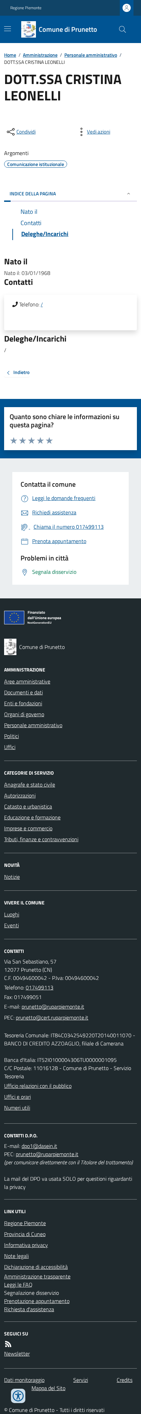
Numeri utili (17, 1108)
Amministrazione (40, 54)
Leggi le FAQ (18, 1284)
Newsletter (17, 1353)
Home (10, 54)
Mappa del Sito (48, 1388)
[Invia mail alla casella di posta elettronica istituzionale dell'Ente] (53, 1006)
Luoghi (11, 914)
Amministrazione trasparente (37, 1276)
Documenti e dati (23, 692)
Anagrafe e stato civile (29, 784)
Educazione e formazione (32, 817)
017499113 (39, 987)
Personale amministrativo (90, 54)
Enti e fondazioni (23, 703)
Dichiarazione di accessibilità (36, 1267)
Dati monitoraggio (24, 1380)
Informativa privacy (26, 1245)
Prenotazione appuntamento (36, 1301)
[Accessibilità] (18, 1395)
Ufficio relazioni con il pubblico (38, 1086)
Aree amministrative (27, 681)
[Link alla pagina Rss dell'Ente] (8, 1344)
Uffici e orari (17, 1097)
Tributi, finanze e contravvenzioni (41, 839)
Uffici (9, 747)
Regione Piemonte (25, 8)
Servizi (80, 1380)
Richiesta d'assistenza (29, 1309)
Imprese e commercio (28, 828)
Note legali (16, 1256)
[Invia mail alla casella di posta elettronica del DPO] (39, 1146)
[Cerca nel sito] (120, 29)
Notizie (12, 877)
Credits (124, 1380)
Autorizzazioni (20, 795)
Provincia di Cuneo (25, 1234)
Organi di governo (24, 714)
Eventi (11, 925)
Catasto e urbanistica (28, 806)
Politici (11, 736)
